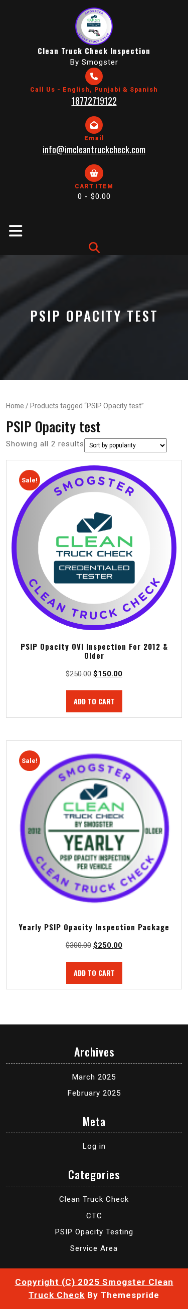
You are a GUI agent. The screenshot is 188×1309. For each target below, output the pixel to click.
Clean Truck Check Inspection (94, 50)
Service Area (94, 1248)
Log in (94, 1146)
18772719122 (94, 100)
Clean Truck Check (94, 1199)
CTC (94, 1215)
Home (15, 406)
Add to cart (94, 701)
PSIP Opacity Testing (94, 1231)
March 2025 (94, 1077)
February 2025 (94, 1093)
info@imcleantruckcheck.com (94, 149)
